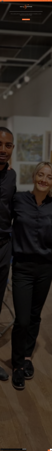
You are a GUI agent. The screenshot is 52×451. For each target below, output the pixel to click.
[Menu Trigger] (2, 1)
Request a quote (26, 19)
